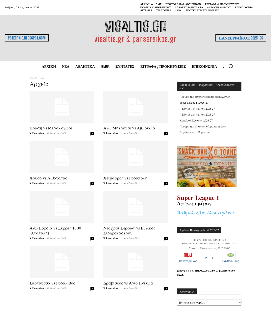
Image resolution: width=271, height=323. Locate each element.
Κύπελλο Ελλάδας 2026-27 (196, 120)
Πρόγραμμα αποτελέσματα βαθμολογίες (205, 96)
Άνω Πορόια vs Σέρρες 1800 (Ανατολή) (55, 230)
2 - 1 (209, 258)
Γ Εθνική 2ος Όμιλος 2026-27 (197, 114)
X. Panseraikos (37, 133)
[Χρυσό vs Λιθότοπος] (62, 157)
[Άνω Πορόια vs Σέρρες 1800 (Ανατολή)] (62, 207)
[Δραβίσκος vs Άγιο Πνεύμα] (135, 262)
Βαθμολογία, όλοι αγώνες (206, 212)
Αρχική (33, 77)
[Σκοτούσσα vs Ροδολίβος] (62, 262)
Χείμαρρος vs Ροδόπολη (125, 178)
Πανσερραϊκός (188, 261)
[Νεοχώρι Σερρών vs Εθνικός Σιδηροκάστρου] (135, 207)
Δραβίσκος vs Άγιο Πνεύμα (128, 283)
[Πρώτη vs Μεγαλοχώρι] (62, 107)
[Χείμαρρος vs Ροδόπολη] (135, 157)
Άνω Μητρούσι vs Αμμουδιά (129, 128)
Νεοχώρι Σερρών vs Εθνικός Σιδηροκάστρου (129, 230)
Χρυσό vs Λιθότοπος (48, 178)
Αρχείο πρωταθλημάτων (195, 132)
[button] (230, 66)
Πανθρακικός (230, 261)
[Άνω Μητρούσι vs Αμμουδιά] (135, 107)
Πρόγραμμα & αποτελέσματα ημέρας (203, 126)
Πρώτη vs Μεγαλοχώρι (51, 128)
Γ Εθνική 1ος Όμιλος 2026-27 (197, 108)
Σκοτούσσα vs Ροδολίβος (52, 283)
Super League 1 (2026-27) (194, 102)
